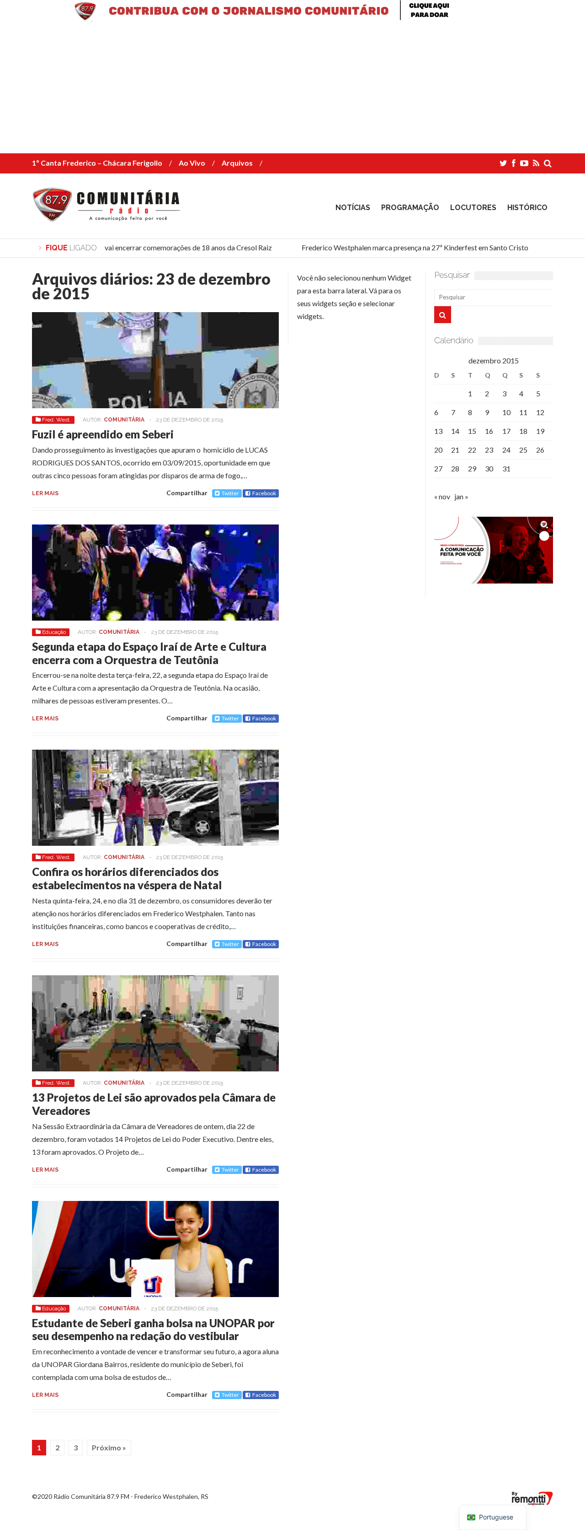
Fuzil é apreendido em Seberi (103, 434)
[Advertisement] (274, 89)
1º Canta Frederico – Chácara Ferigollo (97, 162)
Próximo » (109, 1447)
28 (455, 468)
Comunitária (124, 419)
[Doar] (292, 18)
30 (489, 468)
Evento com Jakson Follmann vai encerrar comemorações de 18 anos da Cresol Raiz (134, 247)
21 (455, 449)
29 (472, 468)
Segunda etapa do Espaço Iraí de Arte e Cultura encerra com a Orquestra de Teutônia (149, 653)
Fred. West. (56, 419)
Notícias (352, 207)
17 (506, 431)
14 (455, 431)
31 (506, 468)
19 (540, 431)
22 (472, 449)
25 (523, 449)
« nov (442, 496)
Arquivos (237, 162)
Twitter (230, 493)
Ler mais (45, 493)
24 (506, 449)
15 (472, 431)
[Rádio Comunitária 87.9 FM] (108, 215)
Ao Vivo (192, 162)
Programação (410, 207)
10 (506, 412)
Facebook (264, 493)
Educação (54, 632)
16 (489, 431)
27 (438, 468)
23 (489, 449)
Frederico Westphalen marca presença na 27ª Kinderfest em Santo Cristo (406, 247)
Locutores (473, 207)
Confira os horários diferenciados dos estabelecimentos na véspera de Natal (127, 878)
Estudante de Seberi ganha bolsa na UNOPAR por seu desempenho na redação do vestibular (153, 1329)
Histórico (527, 207)
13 (438, 431)
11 (523, 412)
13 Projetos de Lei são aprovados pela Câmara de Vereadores (154, 1104)
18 (523, 431)
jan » (461, 496)
